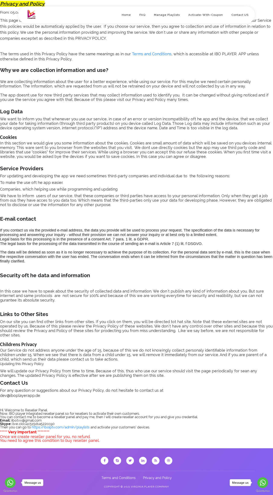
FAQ (142, 14)
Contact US (239, 14)
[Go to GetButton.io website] (10, 490)
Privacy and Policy (157, 478)
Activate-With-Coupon (205, 14)
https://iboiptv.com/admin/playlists (61, 427)
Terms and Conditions (118, 478)
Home (126, 14)
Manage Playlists (167, 14)
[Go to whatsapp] (10, 482)
